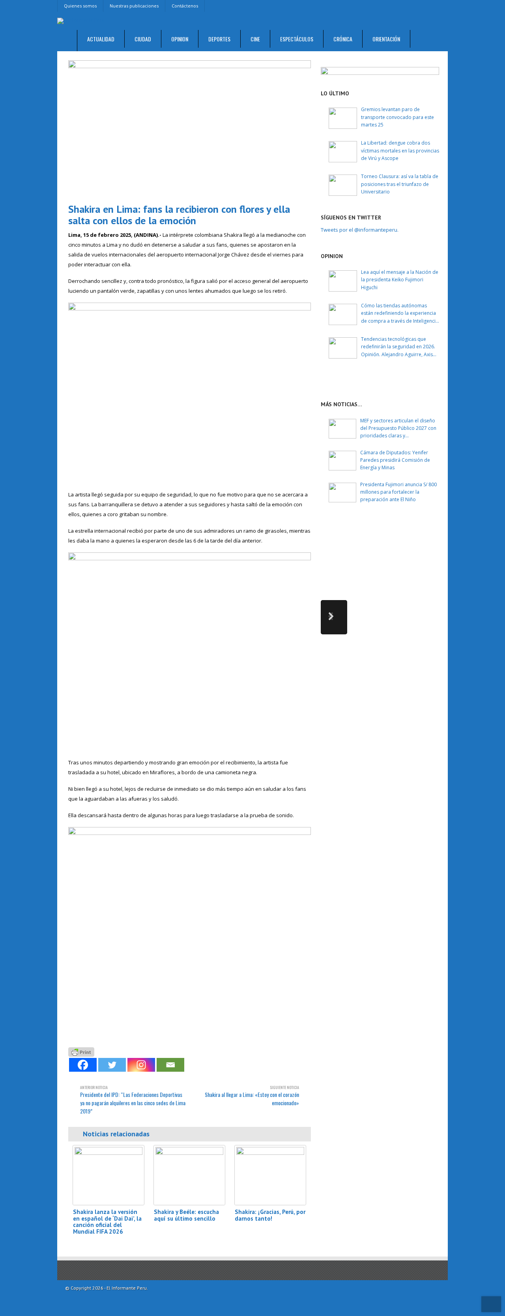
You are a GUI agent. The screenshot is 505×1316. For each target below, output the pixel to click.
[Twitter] (112, 1065)
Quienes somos (80, 6)
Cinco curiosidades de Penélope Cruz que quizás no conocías (410, 534)
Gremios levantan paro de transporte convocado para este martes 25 (397, 117)
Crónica (342, 39)
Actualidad (100, 39)
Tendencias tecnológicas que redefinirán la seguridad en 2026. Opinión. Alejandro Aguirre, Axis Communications (398, 347)
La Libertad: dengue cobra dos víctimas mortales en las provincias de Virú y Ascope (400, 150)
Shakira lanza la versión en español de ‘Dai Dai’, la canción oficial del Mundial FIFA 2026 (107, 1221)
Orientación (386, 39)
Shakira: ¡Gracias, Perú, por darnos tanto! (270, 1215)
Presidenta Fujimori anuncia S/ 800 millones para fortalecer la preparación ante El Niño (398, 492)
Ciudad (143, 39)
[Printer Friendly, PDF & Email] (81, 1051)
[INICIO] (67, 41)
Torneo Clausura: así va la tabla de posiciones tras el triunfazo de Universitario (399, 184)
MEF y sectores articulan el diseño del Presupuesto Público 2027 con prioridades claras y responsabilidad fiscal (398, 428)
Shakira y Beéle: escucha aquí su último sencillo (186, 1215)
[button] (334, 617)
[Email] (170, 1065)
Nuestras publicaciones (134, 6)
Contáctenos (185, 6)
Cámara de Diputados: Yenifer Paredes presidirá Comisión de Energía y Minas (395, 460)
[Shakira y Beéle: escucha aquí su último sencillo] (189, 1175)
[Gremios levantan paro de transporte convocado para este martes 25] (343, 118)
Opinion (179, 39)
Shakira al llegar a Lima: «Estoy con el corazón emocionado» (252, 1095)
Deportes (219, 39)
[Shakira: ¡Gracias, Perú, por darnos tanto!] (270, 1175)
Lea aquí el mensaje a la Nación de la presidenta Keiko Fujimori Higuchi (399, 279)
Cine (255, 39)
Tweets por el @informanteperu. (359, 229)
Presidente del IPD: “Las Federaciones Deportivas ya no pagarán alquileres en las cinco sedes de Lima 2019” (132, 1099)
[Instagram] (141, 1065)
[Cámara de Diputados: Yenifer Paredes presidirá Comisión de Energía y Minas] (342, 460)
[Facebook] (83, 1065)
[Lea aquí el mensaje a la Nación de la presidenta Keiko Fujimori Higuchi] (343, 281)
